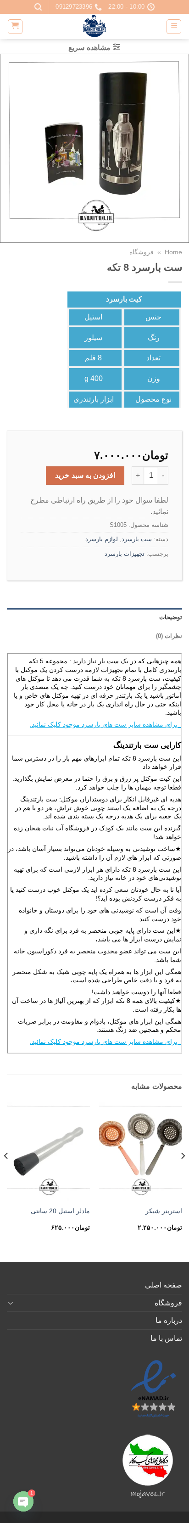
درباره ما (169, 1320)
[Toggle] (10, 1302)
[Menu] (174, 26)
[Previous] (182, 1174)
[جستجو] (38, 7)
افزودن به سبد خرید (85, 475)
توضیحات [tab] (170, 617)
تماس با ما (166, 1338)
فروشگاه (141, 252)
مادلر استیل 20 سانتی (60, 1211)
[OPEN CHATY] (23, 1501)
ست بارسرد (137, 539)
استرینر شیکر (163, 1211)
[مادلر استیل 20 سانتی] (48, 1151)
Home (173, 252)
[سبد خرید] (15, 26)
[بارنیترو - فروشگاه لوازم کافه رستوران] (94, 26)
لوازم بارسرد (101, 539)
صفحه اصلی (163, 1285)
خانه (121, 877)
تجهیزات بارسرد (125, 553)
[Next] (6, 1174)
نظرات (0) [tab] (169, 636)
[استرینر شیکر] (140, 1151)
